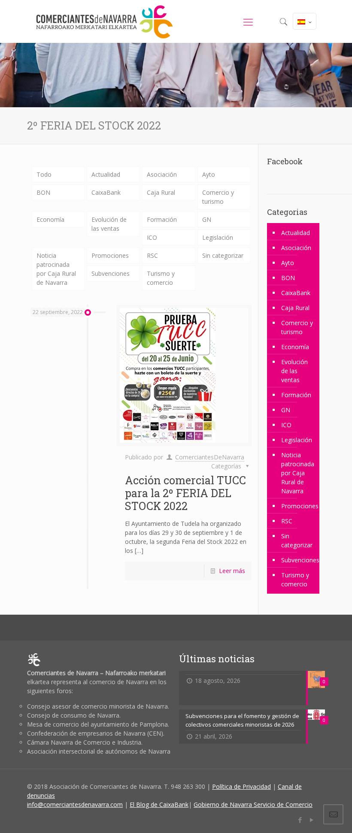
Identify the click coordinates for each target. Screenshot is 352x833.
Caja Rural (161, 192)
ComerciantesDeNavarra (209, 457)
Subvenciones (110, 273)
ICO (152, 237)
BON (43, 192)
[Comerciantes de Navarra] (104, 21)
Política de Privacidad (241, 786)
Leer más (232, 571)
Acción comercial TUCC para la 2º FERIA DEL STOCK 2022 (185, 493)
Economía (50, 219)
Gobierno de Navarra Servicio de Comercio (253, 804)
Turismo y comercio (161, 278)
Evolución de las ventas (109, 223)
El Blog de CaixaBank (159, 804)
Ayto (208, 174)
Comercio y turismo (218, 196)
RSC (152, 255)
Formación (162, 219)
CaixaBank (106, 192)
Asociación (162, 174)
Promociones (110, 255)
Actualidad (105, 174)
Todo (44, 174)
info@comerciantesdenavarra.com (75, 804)
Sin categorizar (222, 255)
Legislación (217, 237)
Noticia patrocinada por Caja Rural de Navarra (56, 269)
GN (206, 219)
